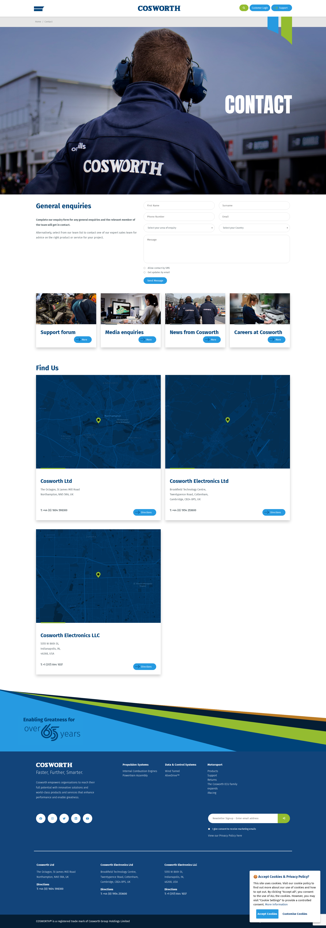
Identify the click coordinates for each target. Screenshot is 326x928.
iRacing (212, 792)
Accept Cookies (267, 914)
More (84, 339)
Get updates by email (159, 272)
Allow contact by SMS (159, 268)
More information (276, 904)
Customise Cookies (295, 914)
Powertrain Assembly (135, 775)
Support (283, 8)
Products (213, 771)
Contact (48, 21)
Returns (212, 779)
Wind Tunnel (172, 771)
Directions (146, 512)
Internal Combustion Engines (140, 771)
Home (38, 21)
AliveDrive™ (172, 775)
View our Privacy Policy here (225, 835)
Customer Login (260, 8)
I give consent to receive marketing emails (234, 829)
